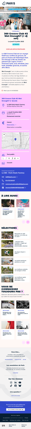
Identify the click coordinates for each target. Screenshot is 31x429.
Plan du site (25, 420)
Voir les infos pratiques (15, 49)
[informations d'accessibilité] (10, 158)
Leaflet (16, 148)
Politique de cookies (15, 420)
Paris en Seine (24, 425)
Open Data (5, 420)
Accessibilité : (13, 417)
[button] (15, 139)
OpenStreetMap (23, 148)
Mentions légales (15, 415)
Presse (26, 417)
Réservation (11, 124)
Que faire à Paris (12, 425)
